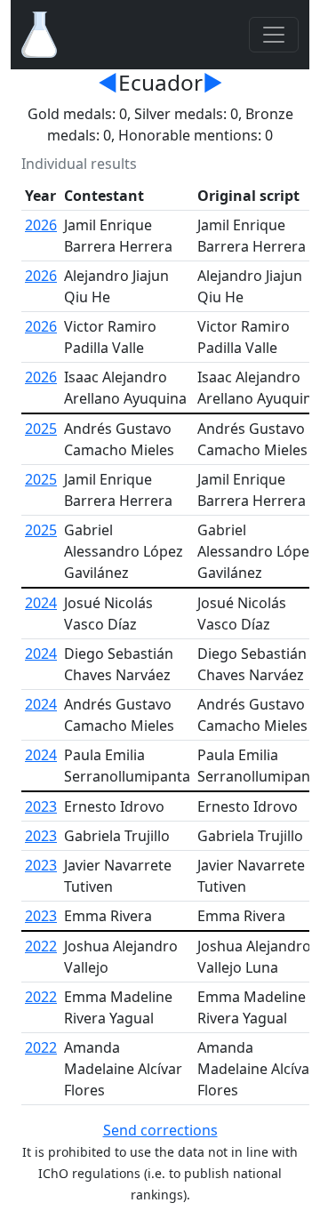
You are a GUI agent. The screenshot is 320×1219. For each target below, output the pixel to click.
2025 (41, 428)
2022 (41, 946)
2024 (41, 603)
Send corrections (160, 1130)
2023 (41, 806)
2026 (41, 225)
